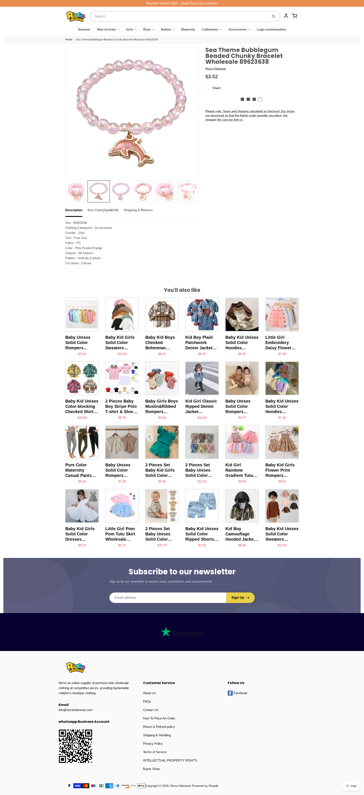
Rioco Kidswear (215, 68)
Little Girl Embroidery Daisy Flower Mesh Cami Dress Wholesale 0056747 (278, 343)
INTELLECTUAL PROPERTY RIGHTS (170, 760)
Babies (166, 29)
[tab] (76, 211)
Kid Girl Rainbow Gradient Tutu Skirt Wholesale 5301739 (241, 470)
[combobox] (179, 16)
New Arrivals (106, 29)
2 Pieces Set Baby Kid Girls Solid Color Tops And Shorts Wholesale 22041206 (162, 470)
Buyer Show (151, 769)
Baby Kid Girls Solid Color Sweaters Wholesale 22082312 (120, 343)
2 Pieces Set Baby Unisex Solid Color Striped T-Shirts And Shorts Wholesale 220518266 (161, 534)
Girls (129, 29)
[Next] (193, 192)
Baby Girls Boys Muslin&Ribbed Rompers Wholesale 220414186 (161, 406)
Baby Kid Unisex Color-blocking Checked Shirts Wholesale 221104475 (81, 406)
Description (73, 210)
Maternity (188, 29)
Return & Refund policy (159, 726)
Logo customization (271, 29)
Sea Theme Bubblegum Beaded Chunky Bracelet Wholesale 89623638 (117, 39)
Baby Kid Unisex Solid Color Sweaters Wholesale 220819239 (281, 534)
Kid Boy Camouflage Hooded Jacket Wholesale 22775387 (240, 534)
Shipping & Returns (138, 210)
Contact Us (151, 710)
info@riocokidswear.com (75, 710)
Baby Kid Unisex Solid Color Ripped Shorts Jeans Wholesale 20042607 (201, 534)
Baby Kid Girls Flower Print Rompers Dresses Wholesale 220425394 (280, 470)
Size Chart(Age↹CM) (103, 210)
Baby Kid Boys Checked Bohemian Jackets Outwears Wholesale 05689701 (160, 343)
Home (68, 39)
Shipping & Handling (157, 735)
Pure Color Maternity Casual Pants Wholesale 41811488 (78, 470)
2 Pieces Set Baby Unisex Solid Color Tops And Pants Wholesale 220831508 (201, 470)
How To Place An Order (159, 718)
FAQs (147, 701)
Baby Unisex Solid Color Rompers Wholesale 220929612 (237, 406)
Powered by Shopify (205, 785)
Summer (84, 29)
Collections (210, 29)
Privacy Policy (153, 743)
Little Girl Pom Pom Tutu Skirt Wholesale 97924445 (120, 534)
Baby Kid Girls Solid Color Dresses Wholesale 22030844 (80, 534)
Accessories (238, 29)
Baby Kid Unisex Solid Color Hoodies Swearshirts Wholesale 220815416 (281, 406)
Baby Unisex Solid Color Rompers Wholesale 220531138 (117, 470)
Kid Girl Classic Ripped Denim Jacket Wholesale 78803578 (201, 406)
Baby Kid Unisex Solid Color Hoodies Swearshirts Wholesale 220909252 (241, 343)
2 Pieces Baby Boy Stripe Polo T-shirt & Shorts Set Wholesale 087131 (121, 406)
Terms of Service (154, 752)
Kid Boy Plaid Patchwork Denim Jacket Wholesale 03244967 (199, 343)
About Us (149, 693)
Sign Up (238, 597)
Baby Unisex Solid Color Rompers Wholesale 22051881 (77, 343)
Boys (147, 29)
